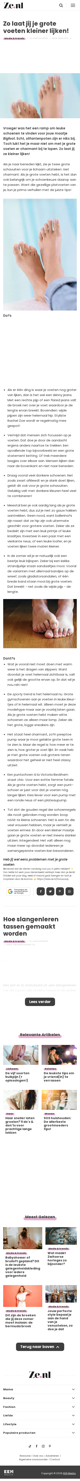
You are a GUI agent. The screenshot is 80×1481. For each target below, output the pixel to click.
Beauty (8, 1398)
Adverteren (52, 1455)
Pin (60, 891)
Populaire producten (19, 1433)
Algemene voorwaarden (33, 1459)
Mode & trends (14, 38)
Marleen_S (64, 38)
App (69, 891)
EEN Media (69, 1473)
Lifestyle (9, 1424)
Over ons (38, 1455)
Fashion (9, 1407)
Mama (8, 1389)
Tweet (50, 891)
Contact (55, 1459)
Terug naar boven (37, 1346)
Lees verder (40, 1001)
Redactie (25, 1455)
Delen (41, 891)
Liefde (8, 1415)
